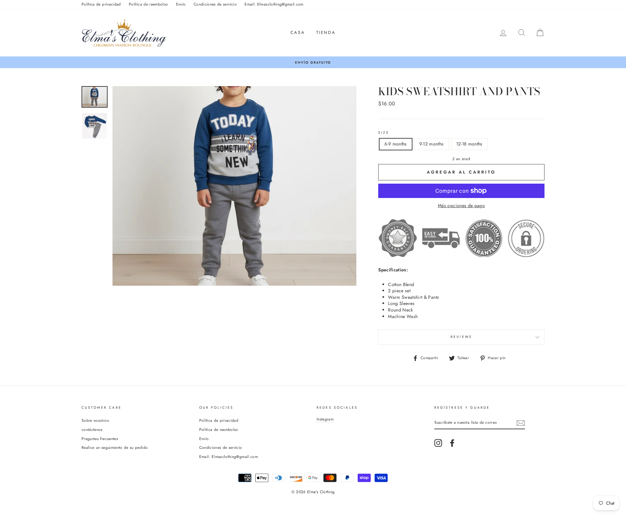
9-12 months (431, 144)
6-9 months (395, 144)
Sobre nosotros (95, 420)
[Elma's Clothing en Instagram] (438, 443)
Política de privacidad (101, 4)
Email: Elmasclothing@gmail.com (274, 4)
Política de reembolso (148, 4)
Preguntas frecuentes (100, 438)
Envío (181, 4)
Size (383, 132)
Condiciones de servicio (215, 4)
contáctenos (92, 429)
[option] (313, 62)
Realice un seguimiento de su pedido (115, 447)
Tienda (326, 32)
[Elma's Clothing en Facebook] (452, 443)
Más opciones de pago (461, 206)
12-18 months (469, 144)
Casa (298, 32)
